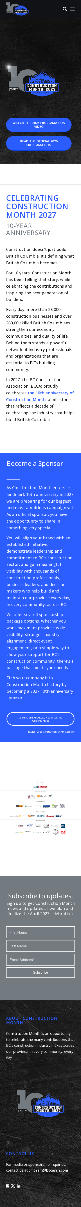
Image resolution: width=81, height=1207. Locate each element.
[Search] (62, 9)
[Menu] (72, 9)
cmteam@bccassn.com (48, 1170)
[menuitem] (62, 9)
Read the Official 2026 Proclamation (39, 143)
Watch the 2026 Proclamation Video (39, 125)
